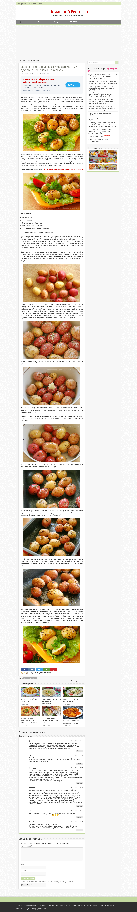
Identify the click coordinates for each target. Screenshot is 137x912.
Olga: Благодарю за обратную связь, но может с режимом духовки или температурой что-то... (103, 76)
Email (23, 871)
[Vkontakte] (31, 669)
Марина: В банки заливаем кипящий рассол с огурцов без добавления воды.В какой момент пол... (101, 101)
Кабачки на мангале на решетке (72, 700)
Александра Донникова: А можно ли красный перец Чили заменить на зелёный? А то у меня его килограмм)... (102, 124)
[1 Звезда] (21, 673)
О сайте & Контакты (36, 4)
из (78, 741)
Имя (23, 864)
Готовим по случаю (29, 22)
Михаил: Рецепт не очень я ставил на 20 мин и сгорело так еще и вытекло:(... (102, 82)
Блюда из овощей (33, 61)
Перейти (74, 85)
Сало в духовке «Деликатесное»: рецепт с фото (63, 169)
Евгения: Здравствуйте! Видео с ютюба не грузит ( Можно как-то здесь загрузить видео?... (102, 131)
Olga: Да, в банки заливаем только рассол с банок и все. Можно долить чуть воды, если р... (101, 88)
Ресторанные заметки (60, 22)
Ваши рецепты (22, 4)
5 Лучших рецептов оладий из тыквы (71, 722)
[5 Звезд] (28, 673)
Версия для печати (78, 681)
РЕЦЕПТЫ (73, 22)
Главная (19, 22)
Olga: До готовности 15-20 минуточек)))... (98, 140)
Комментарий (26, 846)
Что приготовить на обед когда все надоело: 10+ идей (29, 720)
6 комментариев (27, 73)
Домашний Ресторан (68, 12)
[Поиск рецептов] (116, 62)
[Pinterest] (53, 669)
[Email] (46, 669)
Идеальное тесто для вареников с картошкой (51, 701)
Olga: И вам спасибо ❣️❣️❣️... (99, 136)
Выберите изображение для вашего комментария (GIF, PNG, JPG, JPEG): (47, 882)
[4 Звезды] (26, 673)
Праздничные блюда (44, 22)
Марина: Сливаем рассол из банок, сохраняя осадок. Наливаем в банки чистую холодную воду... (101, 108)
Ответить (79, 751)
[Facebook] (24, 669)
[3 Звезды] (24, 673)
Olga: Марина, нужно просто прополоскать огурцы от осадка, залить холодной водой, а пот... (100, 94)
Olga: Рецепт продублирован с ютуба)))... (99, 114)
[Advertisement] (69, 45)
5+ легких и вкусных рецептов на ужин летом (51, 720)
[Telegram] (39, 669)
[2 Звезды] (23, 673)
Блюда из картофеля (30, 678)
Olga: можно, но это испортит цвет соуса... (101, 119)
